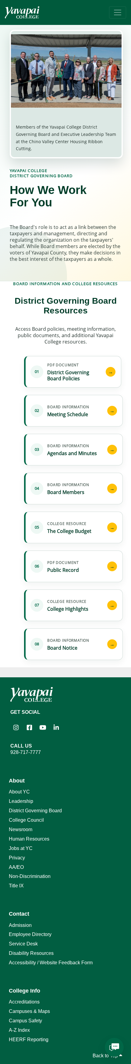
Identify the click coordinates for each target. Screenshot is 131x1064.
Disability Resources (31, 953)
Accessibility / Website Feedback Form (51, 962)
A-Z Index (19, 1030)
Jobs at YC (21, 848)
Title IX (16, 885)
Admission (20, 925)
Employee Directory (30, 934)
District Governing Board (35, 810)
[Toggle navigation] (117, 12)
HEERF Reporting (28, 1039)
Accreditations (24, 1001)
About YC (19, 791)
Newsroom (20, 829)
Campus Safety (25, 1020)
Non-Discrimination (30, 876)
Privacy (17, 857)
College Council (26, 820)
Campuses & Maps (29, 1011)
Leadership (21, 801)
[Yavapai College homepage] (22, 12)
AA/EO (16, 867)
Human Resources (29, 838)
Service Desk (23, 943)
